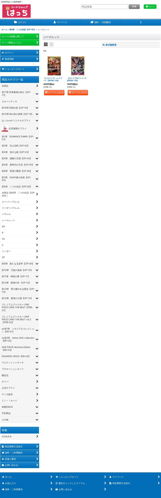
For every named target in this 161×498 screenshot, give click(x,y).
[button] (141, 22)
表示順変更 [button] (111, 44)
